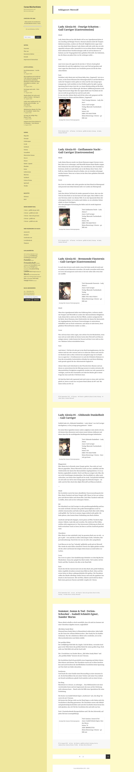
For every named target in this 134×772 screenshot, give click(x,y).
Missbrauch (38, 271)
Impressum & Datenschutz (31, 59)
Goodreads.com (28, 237)
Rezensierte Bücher (29, 54)
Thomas (73, 131)
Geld (29, 265)
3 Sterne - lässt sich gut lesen (85, 592)
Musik (30, 274)
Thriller (26, 186)
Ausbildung (28, 254)
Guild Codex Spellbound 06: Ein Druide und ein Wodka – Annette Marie (32, 103)
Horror (26, 158)
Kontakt (26, 57)
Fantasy (26, 149)
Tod (33, 278)
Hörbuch (26, 196)
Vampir (26, 280)
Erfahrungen (27, 141)
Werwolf (65, 133)
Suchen (38, 37)
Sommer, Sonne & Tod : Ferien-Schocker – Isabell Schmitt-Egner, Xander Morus (78, 614)
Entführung (33, 256)
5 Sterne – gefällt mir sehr (31, 221)
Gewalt (38, 265)
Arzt (25, 254)
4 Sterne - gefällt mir (83, 131)
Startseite (26, 48)
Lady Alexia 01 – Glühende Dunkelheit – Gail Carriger (81, 416)
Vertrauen (35, 280)
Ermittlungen (33, 257)
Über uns (26, 51)
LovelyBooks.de (28, 240)
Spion (63, 398)
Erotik (25, 144)
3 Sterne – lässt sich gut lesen (31, 215)
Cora (73, 592)
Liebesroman (27, 172)
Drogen (36, 254)
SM (27, 278)
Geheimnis (26, 265)
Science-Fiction (28, 180)
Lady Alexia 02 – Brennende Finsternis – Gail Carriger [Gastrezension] (81, 260)
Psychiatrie (31, 276)
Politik (25, 276)
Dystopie (26, 138)
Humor (26, 161)
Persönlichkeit (34, 274)
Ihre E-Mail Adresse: (29, 294)
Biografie (26, 135)
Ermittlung (27, 257)
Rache (35, 276)
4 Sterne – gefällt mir (29, 218)
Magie (34, 271)
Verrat (31, 280)
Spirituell (26, 183)
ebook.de (26, 235)
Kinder (36, 266)
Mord (26, 274)
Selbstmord (39, 276)
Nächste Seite (108, 756)
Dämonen (26, 255)
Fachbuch (26, 147)
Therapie (30, 278)
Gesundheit (27, 152)
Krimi (25, 169)
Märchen (26, 174)
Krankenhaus (26, 269)
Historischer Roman (29, 155)
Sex (25, 278)
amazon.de (27, 232)
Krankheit (32, 269)
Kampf (32, 267)
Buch (25, 199)
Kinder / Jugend (28, 163)
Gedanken (38, 263)
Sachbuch (26, 177)
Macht (31, 271)
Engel (29, 255)
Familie (27, 260)
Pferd (39, 274)
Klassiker (26, 166)
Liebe (26, 271)
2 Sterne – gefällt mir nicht (31, 213)
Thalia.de (26, 243)
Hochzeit (28, 267)
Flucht (32, 260)
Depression (32, 254)
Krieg (37, 269)
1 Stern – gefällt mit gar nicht (31, 210)
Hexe (25, 267)
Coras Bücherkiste (32, 7)
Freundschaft (30, 263)
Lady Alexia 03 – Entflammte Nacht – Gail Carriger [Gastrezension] (80, 151)
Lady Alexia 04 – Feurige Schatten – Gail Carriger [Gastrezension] (79, 28)
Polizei (28, 276)
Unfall (36, 278)
